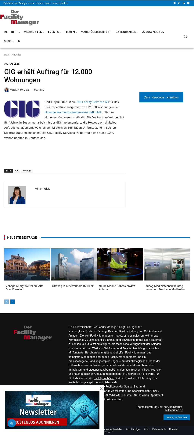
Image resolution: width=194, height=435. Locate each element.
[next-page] (12, 301)
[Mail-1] (174, 3)
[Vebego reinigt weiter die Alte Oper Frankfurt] (27, 264)
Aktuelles (16, 54)
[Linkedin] (183, 3)
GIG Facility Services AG (93, 102)
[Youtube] (188, 3)
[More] (76, 159)
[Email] (49, 159)
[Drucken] (58, 159)
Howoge (27, 170)
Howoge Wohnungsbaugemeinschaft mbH (73, 112)
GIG (17, 170)
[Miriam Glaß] (7, 89)
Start (6, 54)
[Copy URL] (67, 159)
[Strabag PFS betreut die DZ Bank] (74, 264)
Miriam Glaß (22, 90)
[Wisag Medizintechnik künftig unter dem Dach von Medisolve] (167, 264)
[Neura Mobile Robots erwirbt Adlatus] (120, 264)
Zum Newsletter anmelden (161, 97)
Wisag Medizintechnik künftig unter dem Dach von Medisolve (165, 287)
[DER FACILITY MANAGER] (24, 17)
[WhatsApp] (32, 159)
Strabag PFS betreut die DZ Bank (73, 286)
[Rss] (179, 3)
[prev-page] (6, 301)
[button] (185, 36)
